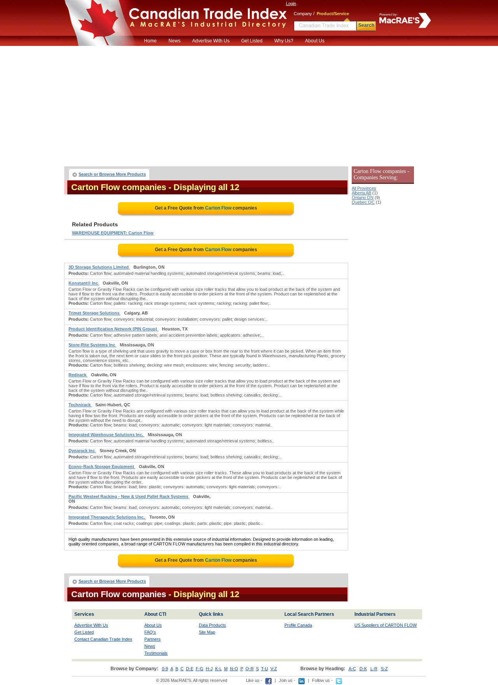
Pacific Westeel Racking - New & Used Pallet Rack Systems (128, 496)
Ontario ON (363, 197)
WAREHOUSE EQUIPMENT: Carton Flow (113, 233)
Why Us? (283, 41)
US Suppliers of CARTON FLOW (385, 625)
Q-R (249, 668)
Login (291, 3)
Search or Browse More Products (112, 174)
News (174, 41)
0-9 (165, 668)
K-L (218, 668)
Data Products (212, 625)
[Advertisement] (249, 104)
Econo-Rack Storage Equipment (101, 466)
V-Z (273, 668)
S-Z (384, 668)
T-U (264, 668)
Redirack (78, 374)
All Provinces (364, 188)
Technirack (80, 404)
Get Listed (252, 41)
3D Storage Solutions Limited (99, 267)
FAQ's (150, 632)
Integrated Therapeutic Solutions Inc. (107, 517)
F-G (199, 668)
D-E (189, 668)
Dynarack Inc (82, 450)
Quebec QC (363, 202)
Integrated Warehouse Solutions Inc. (106, 434)
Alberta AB (361, 192)
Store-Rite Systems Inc (92, 344)
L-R (373, 668)
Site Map (207, 632)
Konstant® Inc (83, 283)
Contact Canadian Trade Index (103, 639)
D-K (363, 668)
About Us (314, 41)
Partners (152, 639)
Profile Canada (298, 625)
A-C (352, 668)
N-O (234, 668)
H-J (209, 668)
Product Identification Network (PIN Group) (113, 329)
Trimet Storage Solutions (94, 313)
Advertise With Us (211, 41)
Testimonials (156, 653)
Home (150, 41)
